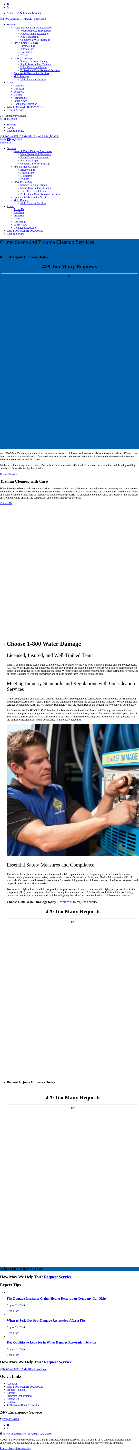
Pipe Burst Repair (29, 36)
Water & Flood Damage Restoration (33, 27)
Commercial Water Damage (35, 39)
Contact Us (13, 1398)
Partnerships (20, 97)
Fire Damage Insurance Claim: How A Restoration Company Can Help (56, 1298)
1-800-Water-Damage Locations (24, 1405)
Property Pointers (16, 1389)
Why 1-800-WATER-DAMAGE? (25, 106)
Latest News (20, 100)
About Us (19, 85)
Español (11, 1401)
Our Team (19, 88)
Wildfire (24, 55)
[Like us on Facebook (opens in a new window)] (8, 1425)
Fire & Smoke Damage (26, 42)
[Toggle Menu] (13, 143)
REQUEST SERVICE (11, 141)
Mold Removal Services (33, 79)
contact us (65, 902)
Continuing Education (25, 103)
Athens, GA (13, 13)
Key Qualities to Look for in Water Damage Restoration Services (51, 1342)
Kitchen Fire (27, 48)
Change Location (32, 13)
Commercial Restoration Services (31, 73)
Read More (13, 1310)
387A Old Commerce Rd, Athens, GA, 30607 (27, 1433)
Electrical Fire (27, 45)
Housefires (26, 52)
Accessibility (24, 1448)
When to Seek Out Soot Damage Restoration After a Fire (46, 1320)
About (10, 82)
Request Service (15, 110)
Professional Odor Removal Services (40, 70)
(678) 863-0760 (8, 118)
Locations (19, 91)
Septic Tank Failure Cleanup (35, 64)
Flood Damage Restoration (34, 33)
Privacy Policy (8, 1448)
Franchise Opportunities (19, 1395)
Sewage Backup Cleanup (33, 61)
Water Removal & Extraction (35, 30)
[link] (8, 4)
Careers (18, 94)
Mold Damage (21, 76)
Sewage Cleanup (23, 58)
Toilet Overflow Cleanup (33, 67)
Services (11, 24)
